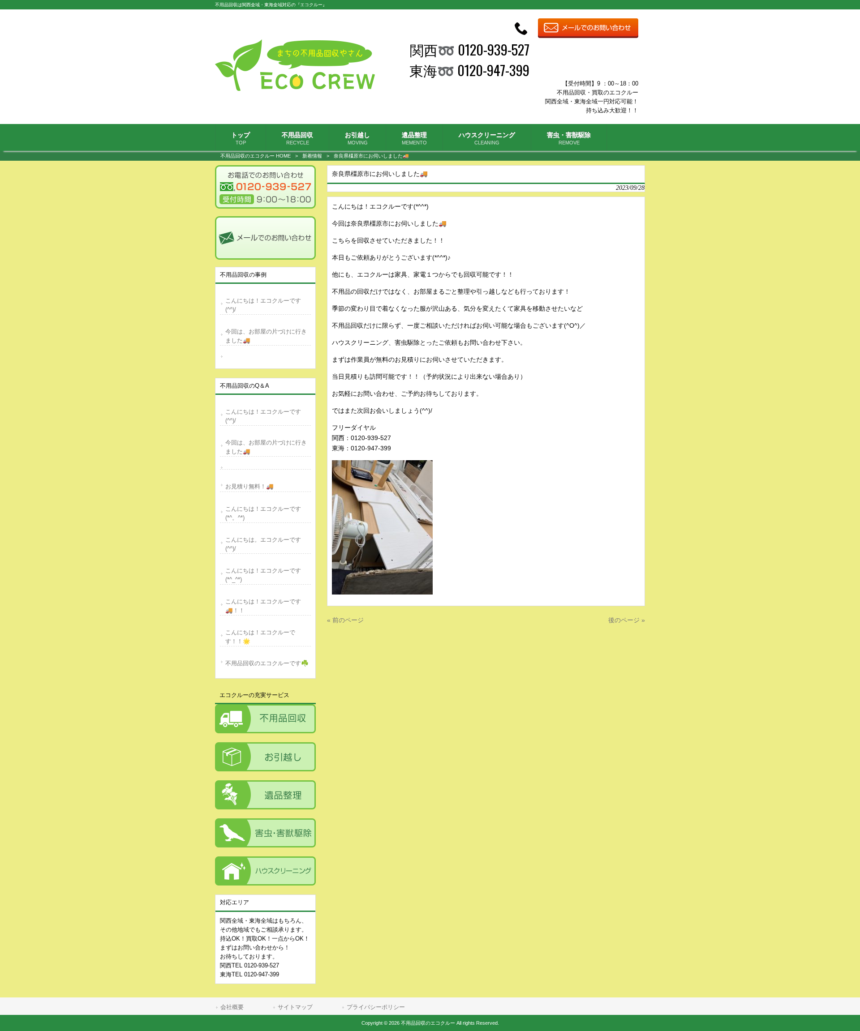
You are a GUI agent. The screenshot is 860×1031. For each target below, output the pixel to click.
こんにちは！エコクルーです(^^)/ (263, 305)
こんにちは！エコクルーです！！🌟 (260, 637)
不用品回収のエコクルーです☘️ (267, 663)
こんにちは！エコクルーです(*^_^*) (263, 575)
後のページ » (626, 620)
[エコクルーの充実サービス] (265, 718)
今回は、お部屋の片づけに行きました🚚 (266, 336)
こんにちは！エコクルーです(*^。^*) (263, 513)
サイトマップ (295, 1007)
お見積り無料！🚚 (249, 486)
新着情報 (312, 155)
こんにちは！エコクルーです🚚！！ (263, 606)
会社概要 (232, 1007)
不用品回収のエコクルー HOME (255, 155)
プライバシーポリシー (376, 1007)
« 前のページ (345, 620)
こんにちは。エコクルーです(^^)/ (263, 544)
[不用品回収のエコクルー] (295, 88)
